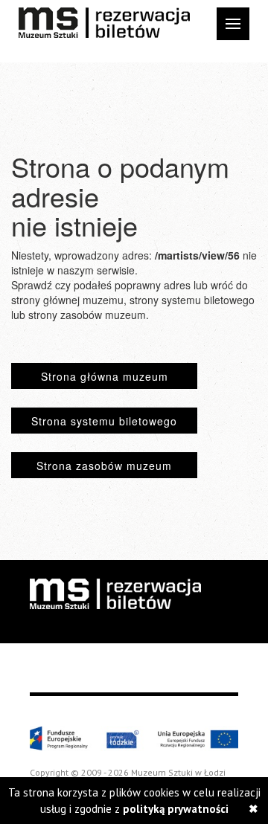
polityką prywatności (176, 809)
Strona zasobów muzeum (104, 465)
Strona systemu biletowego (104, 420)
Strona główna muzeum (104, 376)
